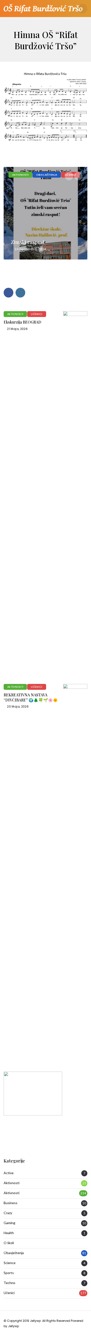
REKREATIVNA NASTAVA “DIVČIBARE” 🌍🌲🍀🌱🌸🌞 (31, 697)
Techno (9, 1283)
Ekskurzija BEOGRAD (22, 322)
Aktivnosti (20, 175)
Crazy (8, 1213)
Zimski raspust (27, 242)
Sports (9, 1273)
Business (10, 1203)
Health (9, 1233)
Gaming (9, 1223)
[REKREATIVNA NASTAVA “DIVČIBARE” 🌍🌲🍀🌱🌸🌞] (75, 866)
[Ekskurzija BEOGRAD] (75, 494)
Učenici (36, 314)
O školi (9, 1243)
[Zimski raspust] (45, 213)
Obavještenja (46, 175)
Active (9, 1173)
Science (10, 1263)
